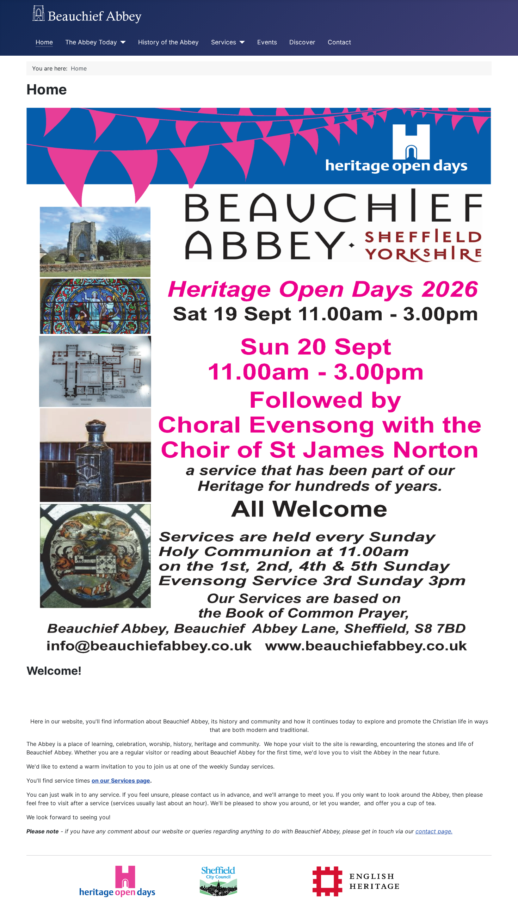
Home (44, 42)
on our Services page (121, 780)
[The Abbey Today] (121, 42)
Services (223, 42)
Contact (339, 42)
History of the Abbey (168, 42)
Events (267, 42)
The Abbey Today (91, 42)
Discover (302, 42)
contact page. (433, 831)
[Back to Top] (505, 894)
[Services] (240, 42)
